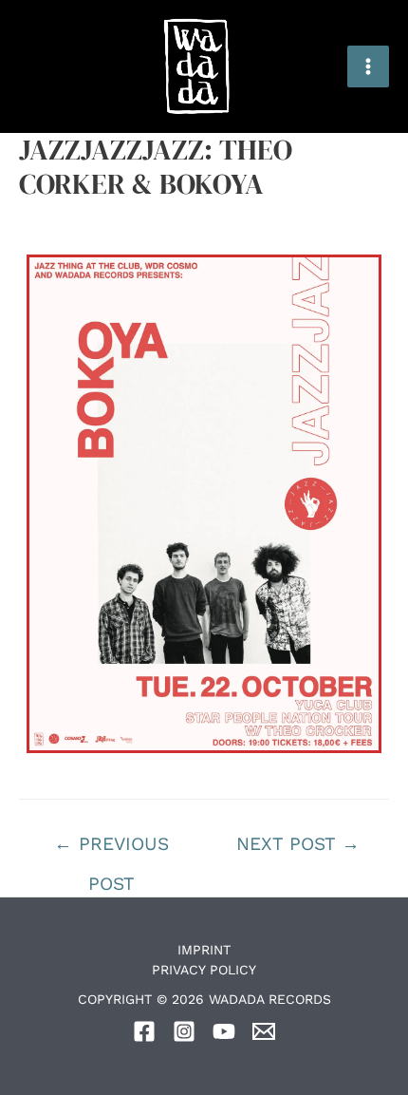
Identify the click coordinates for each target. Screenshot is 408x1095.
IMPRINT (204, 949)
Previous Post (111, 850)
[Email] (263, 1031)
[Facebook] (144, 1031)
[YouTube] (224, 1031)
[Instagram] (184, 1031)
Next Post (298, 844)
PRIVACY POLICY (204, 969)
